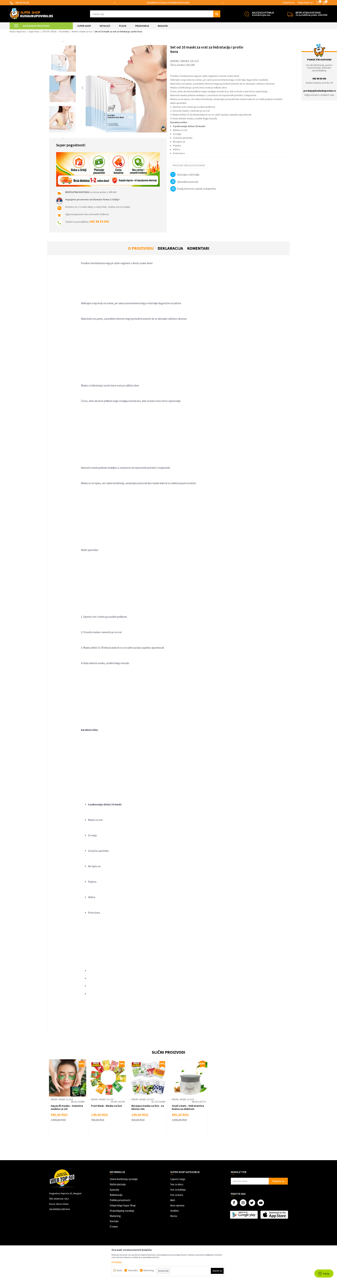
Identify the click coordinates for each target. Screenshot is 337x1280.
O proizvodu (141, 248)
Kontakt (114, 1221)
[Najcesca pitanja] (247, 14)
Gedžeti (174, 1210)
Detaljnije (116, 1262)
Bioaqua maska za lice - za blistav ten (147, 1107)
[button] (155, 13)
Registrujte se (305, 2)
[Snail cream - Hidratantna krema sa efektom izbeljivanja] (188, 1078)
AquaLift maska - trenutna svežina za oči (67, 1107)
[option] (168, 2)
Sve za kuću (176, 1195)
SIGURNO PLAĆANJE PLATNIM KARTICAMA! (168, 2)
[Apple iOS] (274, 1215)
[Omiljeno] (317, 2)
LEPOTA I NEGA (49, 31)
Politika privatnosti (120, 1200)
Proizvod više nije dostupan (189, 165)
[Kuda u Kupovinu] (31, 13)
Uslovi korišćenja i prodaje (124, 1179)
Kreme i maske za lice (82, 31)
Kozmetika (64, 31)
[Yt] (260, 1203)
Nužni (119, 1270)
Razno (173, 1216)
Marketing (115, 1216)
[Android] (244, 1215)
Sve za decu (176, 1184)
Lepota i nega (177, 1179)
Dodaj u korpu (70, 1131)
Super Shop (34, 31)
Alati (172, 1200)
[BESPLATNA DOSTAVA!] (290, 14)
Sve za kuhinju (178, 1189)
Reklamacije (116, 1195)
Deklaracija (170, 248)
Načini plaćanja (118, 1184)
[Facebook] (234, 1202)
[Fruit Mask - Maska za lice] (108, 1078)
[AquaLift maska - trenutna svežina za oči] (67, 1078)
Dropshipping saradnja (122, 1210)
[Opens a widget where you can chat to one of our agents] (323, 1273)
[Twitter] (252, 1203)
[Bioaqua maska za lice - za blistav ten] (148, 1078)
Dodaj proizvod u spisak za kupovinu (196, 188)
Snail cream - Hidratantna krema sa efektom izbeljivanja (188, 1109)
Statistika (133, 1270)
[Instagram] (243, 1202)
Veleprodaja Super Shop (123, 1205)
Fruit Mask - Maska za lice (106, 1105)
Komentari (198, 248)
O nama (114, 1226)
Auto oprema (177, 1205)
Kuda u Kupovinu (18, 31)
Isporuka (114, 1189)
